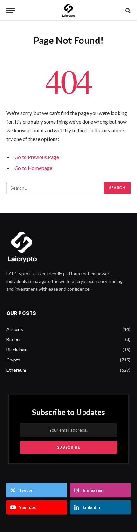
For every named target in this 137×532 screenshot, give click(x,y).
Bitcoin (13, 339)
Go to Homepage (33, 168)
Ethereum (16, 370)
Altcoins (14, 329)
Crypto (13, 359)
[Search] (127, 10)
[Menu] (10, 10)
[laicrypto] (68, 10)
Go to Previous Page (36, 157)
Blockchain (17, 349)
